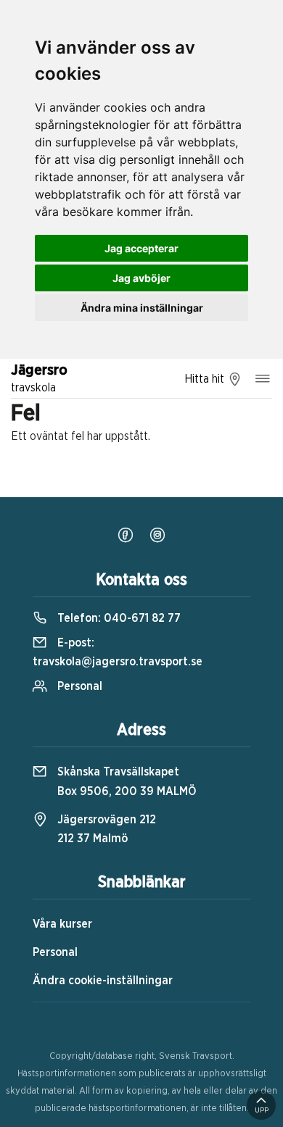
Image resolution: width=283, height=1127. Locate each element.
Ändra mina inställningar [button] (142, 307)
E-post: (117, 652)
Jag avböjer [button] (141, 278)
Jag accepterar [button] (141, 248)
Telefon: (117, 618)
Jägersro (39, 378)
